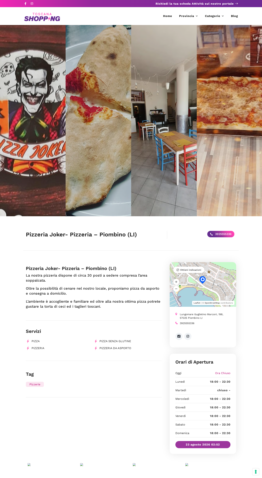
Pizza (36, 341)
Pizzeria (38, 348)
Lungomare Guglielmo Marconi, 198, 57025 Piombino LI (201, 316)
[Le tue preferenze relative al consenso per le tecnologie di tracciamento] (255, 471)
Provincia (186, 16)
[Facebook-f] (25, 3)
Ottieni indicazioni (190, 270)
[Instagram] (31, 3)
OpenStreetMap (212, 303)
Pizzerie (34, 384)
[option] (33, 120)
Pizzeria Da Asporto (115, 348)
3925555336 (223, 234)
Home (167, 16)
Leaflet (197, 303)
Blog (234, 16)
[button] (176, 282)
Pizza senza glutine (115, 341)
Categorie (212, 16)
